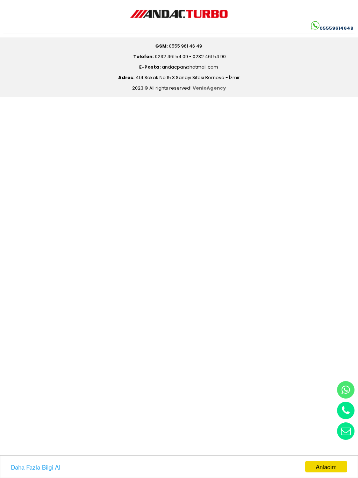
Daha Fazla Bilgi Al (35, 467)
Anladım (326, 466)
